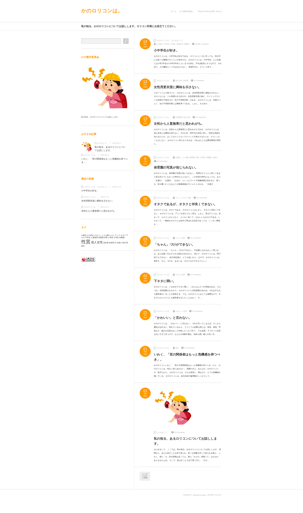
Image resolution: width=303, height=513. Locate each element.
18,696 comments (202, 44)
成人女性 (178, 80)
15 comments (202, 198)
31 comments (201, 117)
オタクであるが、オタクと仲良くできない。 (185, 204)
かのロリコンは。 (102, 10)
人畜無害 (178, 117)
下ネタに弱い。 (165, 281)
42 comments (189, 348)
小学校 (202, 157)
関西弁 (187, 44)
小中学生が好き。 (166, 50)
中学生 (166, 44)
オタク (184, 198)
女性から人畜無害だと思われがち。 (179, 123)
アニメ (178, 198)
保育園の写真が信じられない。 (176, 167)
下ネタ (178, 275)
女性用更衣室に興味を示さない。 (177, 87)
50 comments (179, 432)
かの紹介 (159, 44)
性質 (189, 198)
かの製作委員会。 (187, 11)
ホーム (173, 11)
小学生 (172, 44)
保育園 (192, 157)
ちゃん (178, 238)
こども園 (184, 157)
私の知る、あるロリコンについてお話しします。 (185, 441)
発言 (177, 348)
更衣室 (185, 80)
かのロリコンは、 (164, 40)
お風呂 (178, 157)
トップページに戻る (145, 476)
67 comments (195, 275)
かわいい (178, 311)
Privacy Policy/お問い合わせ (210, 11)
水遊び (214, 157)
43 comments (195, 238)
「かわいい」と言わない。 (173, 317)
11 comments (199, 80)
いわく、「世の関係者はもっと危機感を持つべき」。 (187, 357)
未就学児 (179, 44)
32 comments (162, 161)
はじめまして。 (178, 40)
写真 (197, 157)
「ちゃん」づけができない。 (174, 244)
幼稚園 (208, 157)
